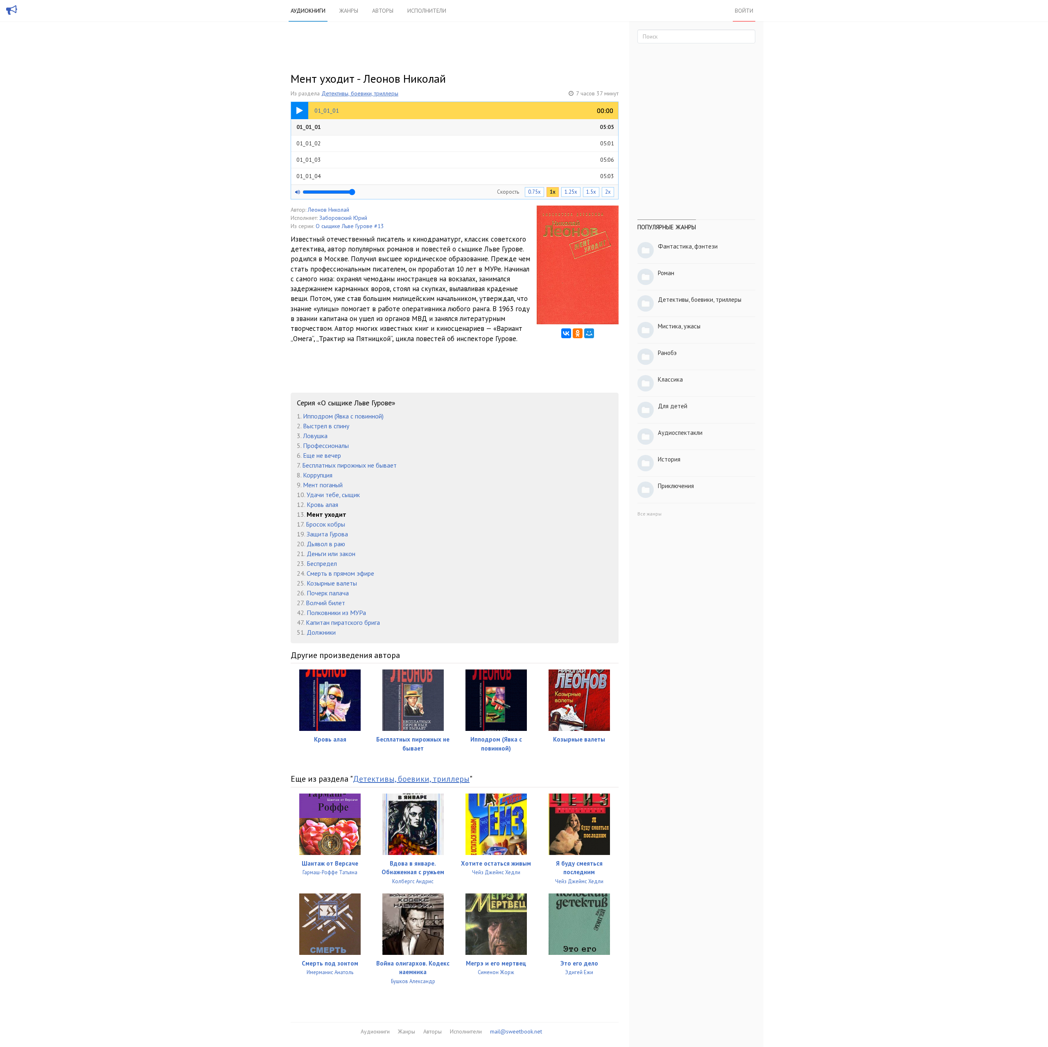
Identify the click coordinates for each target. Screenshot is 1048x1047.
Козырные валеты (332, 583)
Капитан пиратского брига (343, 622)
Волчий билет (325, 603)
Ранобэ (667, 353)
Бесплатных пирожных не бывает (349, 465)
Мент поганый (323, 485)
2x (608, 191)
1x (553, 191)
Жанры (348, 10)
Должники (321, 632)
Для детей (672, 406)
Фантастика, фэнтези (688, 246)
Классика (670, 379)
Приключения (676, 486)
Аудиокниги (308, 10)
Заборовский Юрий (343, 218)
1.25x (571, 191)
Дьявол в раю (326, 544)
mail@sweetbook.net (516, 1031)
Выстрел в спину (326, 426)
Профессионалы (326, 445)
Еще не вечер (322, 455)
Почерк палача (328, 593)
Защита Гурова (327, 534)
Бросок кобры (325, 524)
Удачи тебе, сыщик (333, 495)
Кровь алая (322, 504)
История (669, 459)
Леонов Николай (328, 209)
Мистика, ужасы (679, 326)
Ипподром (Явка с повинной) (343, 416)
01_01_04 (455, 176)
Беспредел (322, 563)
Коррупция (317, 475)
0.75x (534, 191)
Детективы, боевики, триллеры (359, 93)
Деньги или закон (331, 554)
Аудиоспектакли (680, 432)
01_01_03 (455, 159)
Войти (744, 10)
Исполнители (426, 10)
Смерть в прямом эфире (340, 573)
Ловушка (315, 436)
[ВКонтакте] (566, 333)
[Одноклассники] (578, 333)
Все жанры (649, 514)
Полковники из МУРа (336, 612)
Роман (666, 273)
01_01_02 (455, 143)
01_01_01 (455, 127)
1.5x (591, 191)
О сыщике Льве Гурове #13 (350, 226)
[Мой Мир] (589, 333)
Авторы (382, 10)
